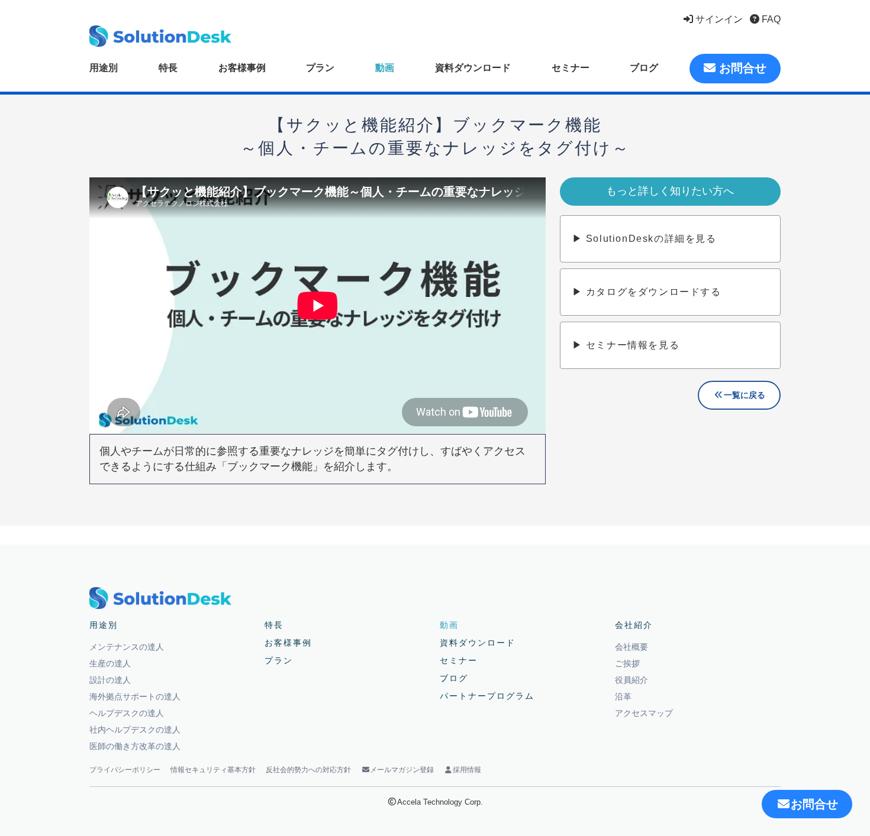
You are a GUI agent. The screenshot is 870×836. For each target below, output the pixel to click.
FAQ (770, 19)
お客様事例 (242, 68)
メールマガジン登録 (402, 770)
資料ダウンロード (473, 68)
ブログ (644, 68)
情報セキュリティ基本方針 (213, 770)
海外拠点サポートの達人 (135, 696)
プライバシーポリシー (124, 770)
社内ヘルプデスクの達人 (135, 729)
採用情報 (467, 770)
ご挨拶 (627, 663)
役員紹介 (631, 680)
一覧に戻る (744, 395)
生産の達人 (110, 663)
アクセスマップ (644, 713)
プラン (320, 68)
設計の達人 (110, 680)
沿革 (623, 696)
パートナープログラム (487, 696)
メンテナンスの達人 (126, 647)
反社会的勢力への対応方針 (308, 770)
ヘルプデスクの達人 (126, 713)
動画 (384, 68)
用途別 (103, 68)
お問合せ (741, 67)
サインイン (718, 19)
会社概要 (631, 647)
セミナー (570, 68)
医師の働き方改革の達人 (135, 746)
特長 (168, 68)
